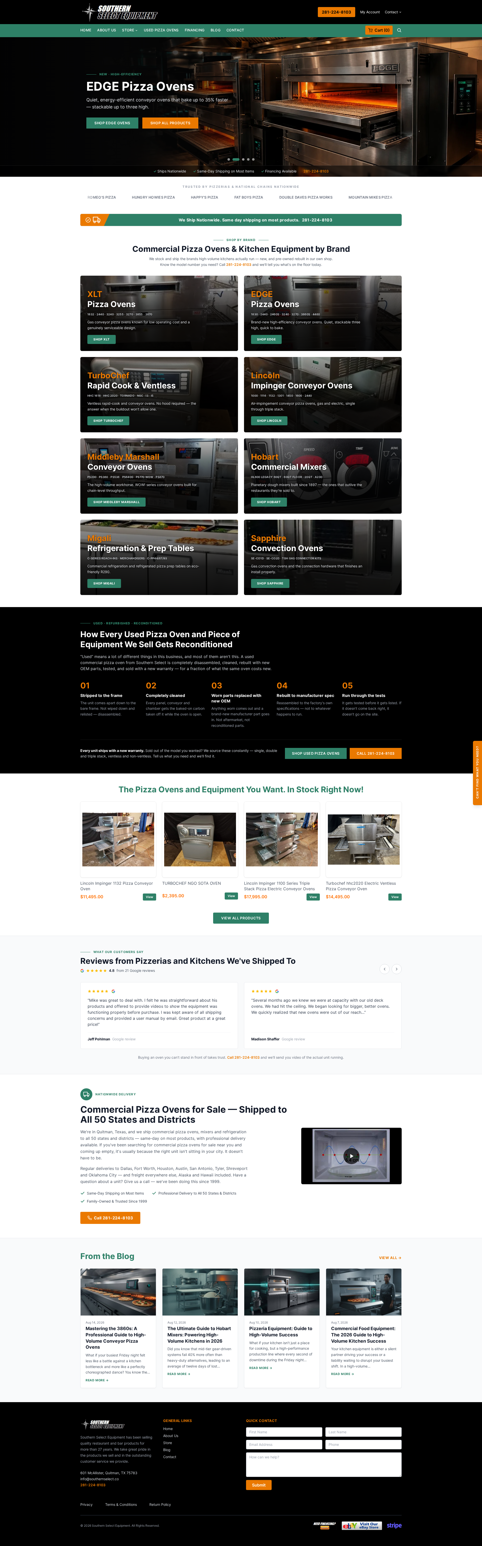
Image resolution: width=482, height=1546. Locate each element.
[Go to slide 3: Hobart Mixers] (241, 159)
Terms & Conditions (121, 1504)
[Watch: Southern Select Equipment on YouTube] (351, 1156)
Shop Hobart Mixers (306, 123)
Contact (391, 12)
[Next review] (397, 969)
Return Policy (160, 1504)
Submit (259, 1485)
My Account (370, 12)
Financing (195, 30)
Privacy (86, 1504)
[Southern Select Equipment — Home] (120, 12)
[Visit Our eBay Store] (362, 1525)
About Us (106, 30)
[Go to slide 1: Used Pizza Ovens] (228, 159)
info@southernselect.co (99, 1479)
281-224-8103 (336, 12)
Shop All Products (367, 123)
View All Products (241, 918)
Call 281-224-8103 (376, 753)
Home (85, 30)
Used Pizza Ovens (161, 30)
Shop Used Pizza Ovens (316, 753)
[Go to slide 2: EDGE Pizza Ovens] (233, 159)
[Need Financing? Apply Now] (325, 1525)
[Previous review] (385, 969)
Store (128, 30)
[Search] (399, 30)
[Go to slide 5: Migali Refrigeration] (253, 159)
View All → (390, 1258)
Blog (215, 30)
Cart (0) (382, 30)
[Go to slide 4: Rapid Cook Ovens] (248, 159)
